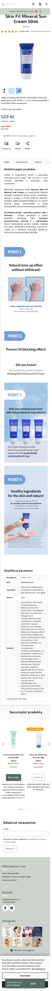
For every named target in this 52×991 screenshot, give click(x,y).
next (49, 744)
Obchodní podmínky (10, 873)
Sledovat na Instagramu (24, 950)
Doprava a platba (9, 880)
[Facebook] (5, 908)
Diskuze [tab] (38, 162)
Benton (26, 27)
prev (3, 744)
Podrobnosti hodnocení (41, 31)
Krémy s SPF (26, 577)
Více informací (38, 968)
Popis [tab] (7, 162)
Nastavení (25, 975)
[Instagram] (12, 908)
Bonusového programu (26, 136)
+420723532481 (8, 902)
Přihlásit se (10, 849)
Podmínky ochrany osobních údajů (16, 876)
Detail (37, 777)
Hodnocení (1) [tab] (22, 162)
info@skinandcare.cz (11, 899)
